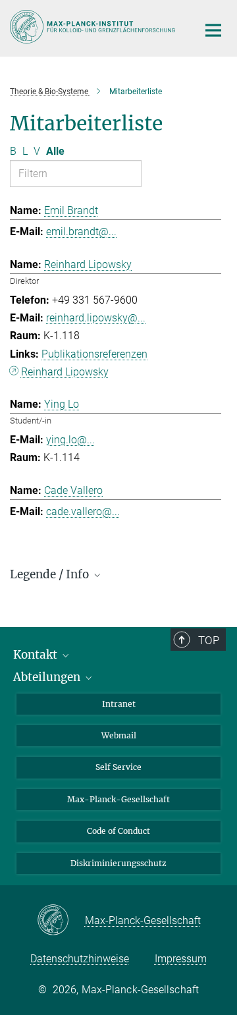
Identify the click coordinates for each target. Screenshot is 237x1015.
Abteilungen (48, 677)
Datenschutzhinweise (79, 958)
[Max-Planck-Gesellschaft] (61, 921)
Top (208, 640)
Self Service (118, 767)
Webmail (118, 735)
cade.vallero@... (83, 511)
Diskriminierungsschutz (118, 863)
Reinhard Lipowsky (65, 372)
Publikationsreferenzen (94, 354)
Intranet (119, 704)
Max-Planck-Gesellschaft (118, 799)
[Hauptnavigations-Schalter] (213, 30)
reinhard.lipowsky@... (95, 318)
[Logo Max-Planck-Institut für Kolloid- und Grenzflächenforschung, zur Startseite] (94, 26)
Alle (55, 151)
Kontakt (36, 654)
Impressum (181, 958)
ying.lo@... (70, 439)
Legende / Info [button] (51, 574)
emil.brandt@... (81, 231)
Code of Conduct (118, 831)
